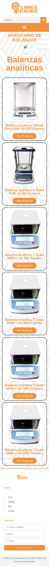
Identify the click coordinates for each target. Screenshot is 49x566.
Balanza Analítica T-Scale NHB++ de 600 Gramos (24, 321)
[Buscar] (43, 20)
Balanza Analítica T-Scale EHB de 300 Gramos (24, 191)
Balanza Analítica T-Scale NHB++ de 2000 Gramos (24, 451)
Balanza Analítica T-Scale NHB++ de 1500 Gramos (24, 386)
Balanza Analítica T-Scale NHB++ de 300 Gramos (24, 256)
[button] (25, 27)
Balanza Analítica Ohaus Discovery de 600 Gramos (24, 126)
